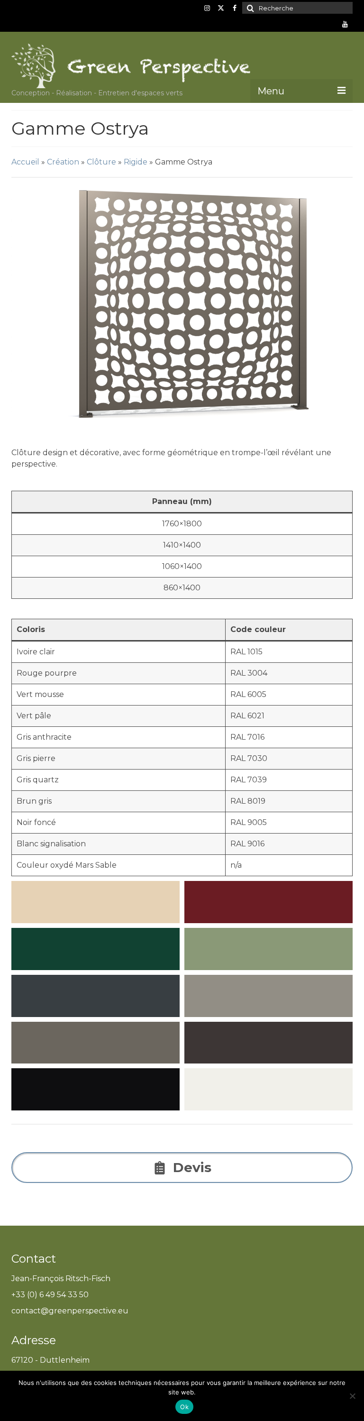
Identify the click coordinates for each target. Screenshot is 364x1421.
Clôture (101, 161)
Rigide (135, 161)
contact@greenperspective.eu (69, 1310)
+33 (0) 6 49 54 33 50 (50, 1294)
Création (63, 161)
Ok (184, 1407)
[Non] (352, 1396)
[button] (182, 304)
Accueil (25, 161)
